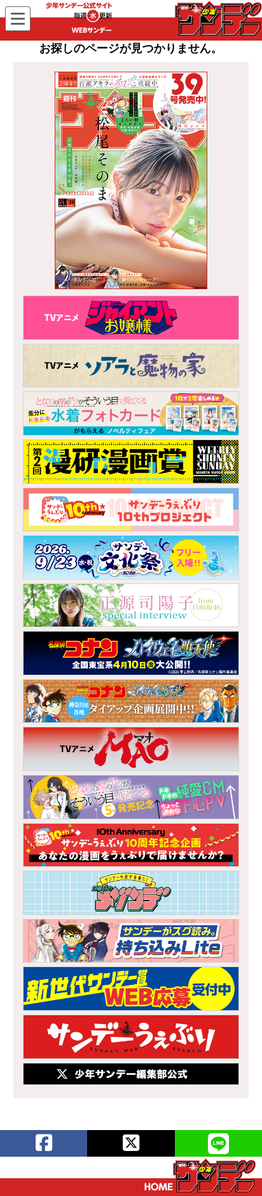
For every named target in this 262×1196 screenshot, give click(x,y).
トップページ (200, 1175)
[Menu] (18, 18)
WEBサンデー (217, 18)
